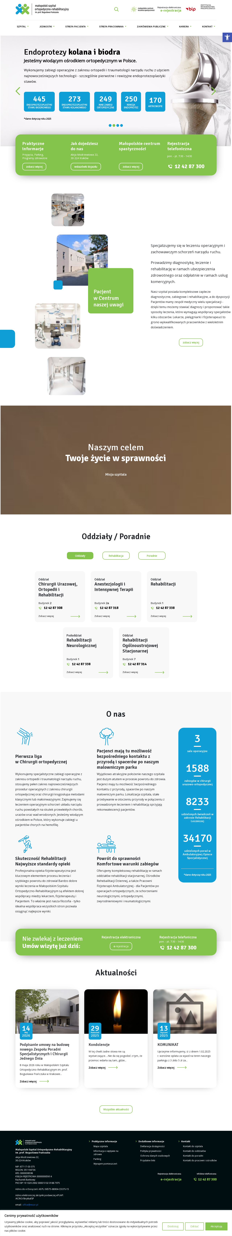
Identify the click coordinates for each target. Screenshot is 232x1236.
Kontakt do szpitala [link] (193, 1142)
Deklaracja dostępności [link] (152, 1142)
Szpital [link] (21, 26)
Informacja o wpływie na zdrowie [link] (106, 1149)
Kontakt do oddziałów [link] (194, 1147)
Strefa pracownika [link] (111, 26)
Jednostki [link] (46, 26)
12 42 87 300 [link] (189, 163)
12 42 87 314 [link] (137, 660)
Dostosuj (172, 1226)
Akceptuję (216, 1226)
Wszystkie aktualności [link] (116, 1106)
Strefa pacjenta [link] (75, 26)
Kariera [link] (184, 26)
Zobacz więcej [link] (46, 612)
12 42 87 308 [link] (53, 604)
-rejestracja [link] (121, 943)
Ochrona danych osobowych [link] (155, 1152)
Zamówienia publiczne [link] (151, 26)
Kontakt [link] (207, 26)
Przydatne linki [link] (147, 1157)
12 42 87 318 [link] (109, 604)
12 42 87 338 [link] (165, 604)
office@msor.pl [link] (30, 1201)
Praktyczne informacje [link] (104, 1137)
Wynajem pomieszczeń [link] (105, 1160)
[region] (116, 1223)
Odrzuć (194, 1226)
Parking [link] (97, 1155)
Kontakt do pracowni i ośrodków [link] (200, 1157)
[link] (227, 37)
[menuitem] (22, 26)
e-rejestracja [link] (170, 10)
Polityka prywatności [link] (150, 1147)
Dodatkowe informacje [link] (151, 1137)
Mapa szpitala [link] (101, 1142)
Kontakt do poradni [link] (193, 1152)
